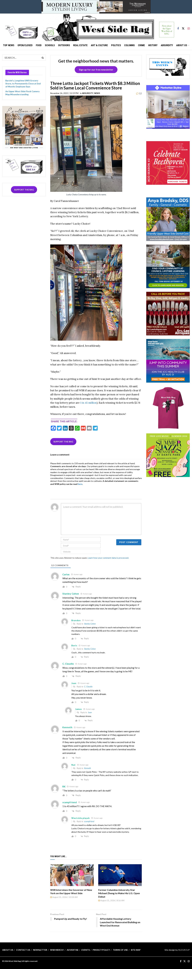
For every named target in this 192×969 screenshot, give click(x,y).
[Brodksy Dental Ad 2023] (168, 219)
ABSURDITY (167, 45)
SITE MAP (136, 950)
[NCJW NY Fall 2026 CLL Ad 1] (168, 266)
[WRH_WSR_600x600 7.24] (168, 106)
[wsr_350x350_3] (168, 162)
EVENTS (85, 950)
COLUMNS (129, 45)
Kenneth (87, 768)
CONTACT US (23, 950)
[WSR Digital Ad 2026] (168, 313)
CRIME (141, 45)
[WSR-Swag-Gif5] (168, 407)
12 (140, 93)
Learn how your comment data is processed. (108, 558)
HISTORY (153, 45)
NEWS (97, 93)
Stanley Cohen (90, 623)
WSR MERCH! (57, 950)
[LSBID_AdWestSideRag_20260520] (168, 455)
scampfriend (89, 821)
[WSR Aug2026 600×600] (168, 360)
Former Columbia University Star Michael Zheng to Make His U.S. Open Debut (119, 893)
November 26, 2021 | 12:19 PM (64, 93)
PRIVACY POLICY (101, 950)
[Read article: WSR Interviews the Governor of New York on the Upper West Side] (72, 875)
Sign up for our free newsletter (96, 69)
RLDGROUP (184, 950)
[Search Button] (43, 58)
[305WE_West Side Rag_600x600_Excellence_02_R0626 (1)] (24, 127)
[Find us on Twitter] (183, 27)
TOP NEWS (8, 45)
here (80, 484)
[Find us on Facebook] (178, 27)
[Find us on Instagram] (189, 27)
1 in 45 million (88, 402)
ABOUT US (181, 45)
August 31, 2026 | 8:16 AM (112, 900)
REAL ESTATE (80, 45)
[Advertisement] (168, 499)
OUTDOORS (64, 45)
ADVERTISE (72, 950)
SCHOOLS (50, 45)
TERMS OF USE (120, 950)
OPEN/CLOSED (25, 45)
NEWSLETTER (40, 950)
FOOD (39, 45)
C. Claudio (88, 686)
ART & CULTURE (99, 45)
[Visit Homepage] (108, 27)
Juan (90, 712)
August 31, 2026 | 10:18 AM (65, 897)
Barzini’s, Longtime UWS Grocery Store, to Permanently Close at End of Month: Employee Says (23, 83)
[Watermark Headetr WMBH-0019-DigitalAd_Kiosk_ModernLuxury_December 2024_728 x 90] (96, 6)
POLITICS (116, 45)
